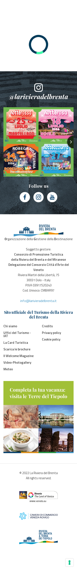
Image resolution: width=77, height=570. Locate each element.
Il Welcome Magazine (18, 355)
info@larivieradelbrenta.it (38, 300)
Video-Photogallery (17, 362)
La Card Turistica (15, 342)
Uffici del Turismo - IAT (17, 334)
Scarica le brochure (16, 349)
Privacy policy (51, 332)
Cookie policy (51, 339)
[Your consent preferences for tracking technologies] (69, 562)
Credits (47, 326)
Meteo (8, 369)
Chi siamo (10, 326)
